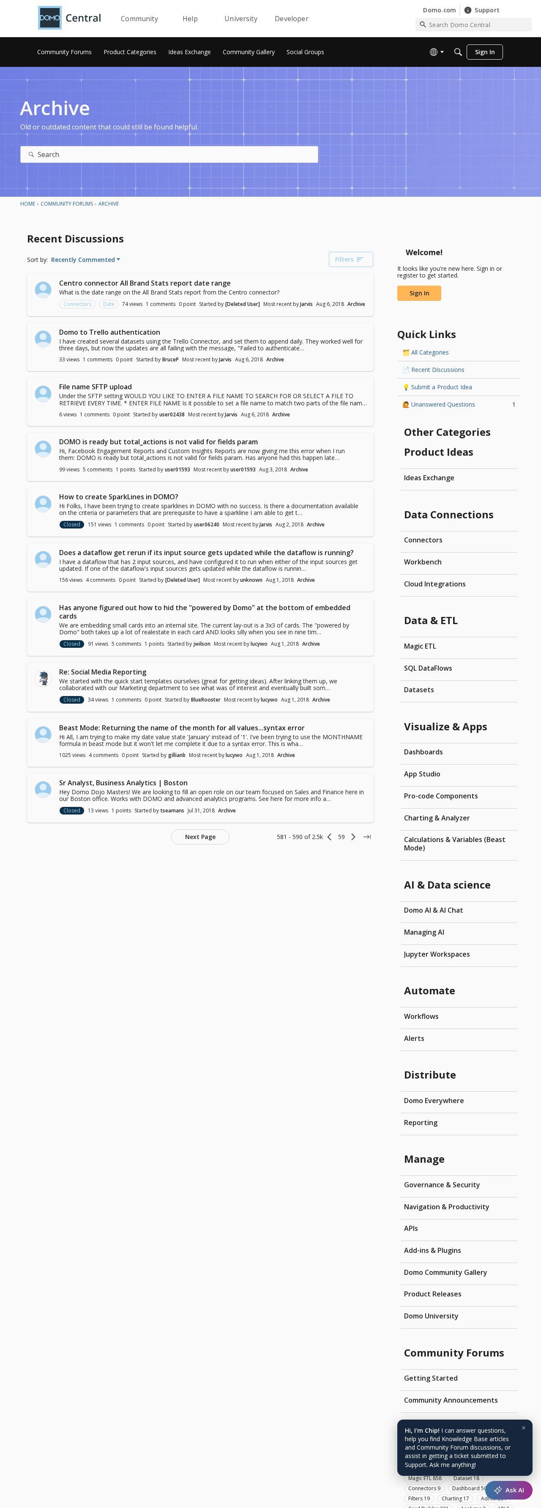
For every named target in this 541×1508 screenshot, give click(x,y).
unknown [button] (251, 579)
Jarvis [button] (306, 304)
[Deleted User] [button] (242, 304)
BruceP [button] (170, 359)
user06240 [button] (206, 524)
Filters (344, 259)
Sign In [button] (419, 293)
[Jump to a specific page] (367, 837)
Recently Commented (83, 260)
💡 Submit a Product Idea (437, 387)
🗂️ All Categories (425, 352)
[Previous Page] (329, 837)
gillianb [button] (177, 755)
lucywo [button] (259, 643)
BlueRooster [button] (206, 699)
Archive (356, 304)
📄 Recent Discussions (433, 370)
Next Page (200, 837)
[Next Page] (353, 837)
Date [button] (109, 304)
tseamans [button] (172, 810)
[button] (43, 289)
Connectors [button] (77, 304)
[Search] (458, 52)
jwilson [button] (202, 643)
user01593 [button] (177, 469)
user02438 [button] (172, 414)
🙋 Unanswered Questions (459, 404)
